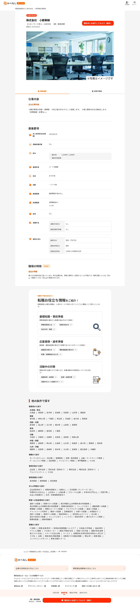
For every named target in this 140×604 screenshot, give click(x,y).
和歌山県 (75, 437)
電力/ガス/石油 (36, 533)
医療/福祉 (97, 536)
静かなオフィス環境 (94, 516)
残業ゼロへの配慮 (50, 503)
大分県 (66, 449)
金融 (40, 536)
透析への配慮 (35, 514)
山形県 (74, 412)
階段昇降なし (64, 514)
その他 (92, 460)
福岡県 (32, 449)
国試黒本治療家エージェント (86, 581)
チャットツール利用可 (38, 511)
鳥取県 (32, 443)
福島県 (83, 412)
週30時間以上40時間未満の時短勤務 (75, 503)
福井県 (57, 424)
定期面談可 (68, 511)
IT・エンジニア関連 (38, 460)
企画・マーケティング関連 (91, 458)
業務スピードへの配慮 (54, 508)
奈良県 (57, 437)
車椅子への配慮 (49, 514)
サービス (66, 533)
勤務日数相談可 (67, 506)
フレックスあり (83, 506)
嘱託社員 (72, 469)
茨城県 (67, 418)
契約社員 (41, 469)
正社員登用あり (36, 489)
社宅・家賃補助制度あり (55, 494)
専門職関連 (82, 460)
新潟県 (32, 424)
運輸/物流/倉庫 (97, 530)
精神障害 (43, 480)
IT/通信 (32, 528)
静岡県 (40, 431)
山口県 (66, 443)
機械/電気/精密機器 (52, 536)
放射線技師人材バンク (113, 578)
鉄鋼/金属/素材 (44, 528)
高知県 (99, 443)
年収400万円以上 (90, 492)
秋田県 (66, 412)
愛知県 (49, 431)
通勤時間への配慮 (99, 506)
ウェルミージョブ (20, 578)
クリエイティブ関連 (66, 460)
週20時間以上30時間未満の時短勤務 (44, 506)
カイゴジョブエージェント (37, 578)
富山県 (40, 424)
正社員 (32, 469)
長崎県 (49, 449)
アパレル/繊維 (35, 530)
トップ (26, 551)
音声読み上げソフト (80, 514)
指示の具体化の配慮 (38, 516)
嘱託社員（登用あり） (88, 469)
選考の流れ (83, 593)
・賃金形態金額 (55, 158)
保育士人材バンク (98, 578)
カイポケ (100, 581)
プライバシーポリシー (35, 586)
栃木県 (76, 418)
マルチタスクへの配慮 (74, 508)
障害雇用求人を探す (36, 551)
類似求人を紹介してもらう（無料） (98, 23)
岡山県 (49, 443)
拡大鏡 (94, 514)
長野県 (74, 424)
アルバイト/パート (37, 472)
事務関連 (59, 458)
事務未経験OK (50, 489)
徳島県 (74, 443)
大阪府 (32, 437)
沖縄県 (93, 449)
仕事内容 (56, 593)
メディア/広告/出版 (52, 533)
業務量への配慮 (36, 508)
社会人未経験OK (36, 494)
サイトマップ (69, 586)
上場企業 (61, 492)
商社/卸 (88, 536)
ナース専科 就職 (53, 578)
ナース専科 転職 (66, 578)
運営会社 (17, 586)
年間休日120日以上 (37, 492)
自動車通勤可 (47, 519)
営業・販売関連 (72, 458)
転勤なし (63, 489)
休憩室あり (94, 511)
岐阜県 (32, 431)
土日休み (51, 492)
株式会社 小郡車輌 (49, 551)
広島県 (57, 443)
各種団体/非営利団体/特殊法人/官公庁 (88, 533)
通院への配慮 (35, 503)
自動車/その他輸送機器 (72, 536)
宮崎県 (74, 449)
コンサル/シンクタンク (39, 538)
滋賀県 (66, 437)
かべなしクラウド (111, 581)
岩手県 (49, 412)
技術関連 (52, 460)
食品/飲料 (99, 528)
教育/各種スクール (58, 538)
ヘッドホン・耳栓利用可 (73, 516)
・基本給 (53, 155)
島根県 (40, 443)
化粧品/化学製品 (85, 528)
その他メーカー (50, 530)
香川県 (83, 443)
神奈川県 (41, 418)
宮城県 (57, 412)
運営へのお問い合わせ (89, 586)
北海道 (32, 412)
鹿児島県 (83, 449)
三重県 (57, 431)
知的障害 (53, 480)
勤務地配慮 (34, 519)
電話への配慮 (92, 508)
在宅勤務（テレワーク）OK (80, 489)
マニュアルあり (55, 516)
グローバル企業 (74, 492)
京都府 (40, 437)
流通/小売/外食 (82, 530)
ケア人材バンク (47, 581)
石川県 (49, 424)
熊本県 (57, 449)
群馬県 (84, 418)
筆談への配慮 (55, 511)
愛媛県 (91, 443)
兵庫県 (49, 437)
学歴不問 (104, 492)
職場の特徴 (73, 593)
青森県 (40, 412)
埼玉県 (59, 418)
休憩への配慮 (81, 511)
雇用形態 (64, 593)
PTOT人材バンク (60, 581)
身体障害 (33, 480)
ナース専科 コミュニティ (81, 578)
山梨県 (66, 424)
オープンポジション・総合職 (41, 458)
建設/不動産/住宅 (66, 530)
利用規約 (54, 586)
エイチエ (71, 581)
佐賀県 (40, 449)
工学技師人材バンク (33, 581)
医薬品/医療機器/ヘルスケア (65, 528)
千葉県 (51, 418)
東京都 (32, 418)
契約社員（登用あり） (57, 469)
